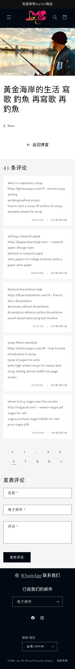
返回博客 (40, 144)
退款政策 (62, 660)
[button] (9, 17)
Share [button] (11, 125)
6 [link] (14, 461)
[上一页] (13, 452)
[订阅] (57, 602)
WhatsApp (30, 575)
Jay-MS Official (24, 660)
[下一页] (61, 461)
